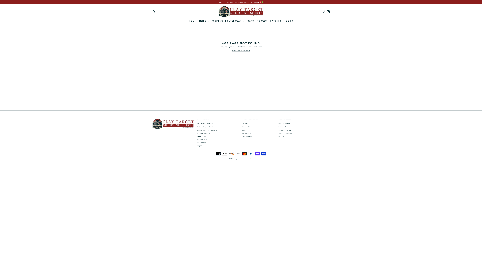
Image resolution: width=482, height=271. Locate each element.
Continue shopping (241, 50)
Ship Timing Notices (205, 124)
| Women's (217, 21)
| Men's (202, 21)
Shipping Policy (285, 130)
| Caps (250, 21)
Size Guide (246, 133)
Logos (199, 146)
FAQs (244, 130)
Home (192, 21)
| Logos (288, 21)
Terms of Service (285, 133)
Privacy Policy (284, 124)
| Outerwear (233, 21)
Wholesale (201, 143)
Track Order (247, 136)
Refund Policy (284, 127)
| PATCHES (275, 21)
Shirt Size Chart (203, 133)
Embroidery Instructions (207, 127)
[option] (241, 2)
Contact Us (201, 136)
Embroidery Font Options (207, 130)
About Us (246, 124)
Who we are (202, 140)
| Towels (261, 21)
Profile (281, 136)
